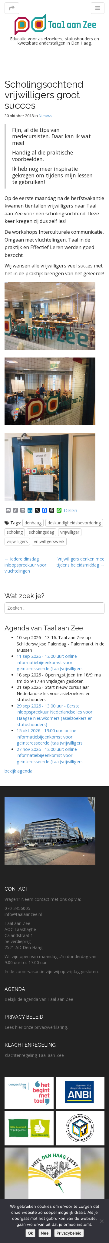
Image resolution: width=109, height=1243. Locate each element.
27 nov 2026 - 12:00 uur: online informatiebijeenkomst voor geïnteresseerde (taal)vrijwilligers (50, 755)
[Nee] (101, 1221)
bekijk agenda (18, 771)
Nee (45, 1233)
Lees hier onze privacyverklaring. (36, 1027)
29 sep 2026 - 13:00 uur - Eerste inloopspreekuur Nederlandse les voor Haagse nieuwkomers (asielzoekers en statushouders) (55, 715)
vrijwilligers (17, 541)
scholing (15, 532)
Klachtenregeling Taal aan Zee (34, 1055)
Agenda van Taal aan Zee (44, 628)
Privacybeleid (69, 1233)
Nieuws (45, 115)
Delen (70, 510)
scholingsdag (41, 532)
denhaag (33, 523)
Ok (30, 1233)
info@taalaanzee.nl (23, 914)
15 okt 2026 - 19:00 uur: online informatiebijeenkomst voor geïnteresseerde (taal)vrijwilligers (50, 737)
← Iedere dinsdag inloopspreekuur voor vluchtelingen (25, 565)
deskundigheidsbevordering (74, 523)
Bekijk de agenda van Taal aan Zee (39, 999)
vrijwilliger (69, 532)
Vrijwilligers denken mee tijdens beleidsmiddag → (80, 562)
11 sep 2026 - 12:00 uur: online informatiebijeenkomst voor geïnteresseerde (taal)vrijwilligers (50, 662)
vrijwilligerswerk (49, 541)
